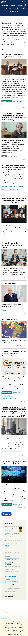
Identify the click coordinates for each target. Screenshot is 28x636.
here (7, 626)
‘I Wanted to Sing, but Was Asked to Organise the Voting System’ (13, 463)
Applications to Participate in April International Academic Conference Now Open (13, 353)
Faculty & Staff (4, 617)
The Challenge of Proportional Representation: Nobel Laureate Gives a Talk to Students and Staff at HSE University (13, 116)
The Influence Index (8, 283)
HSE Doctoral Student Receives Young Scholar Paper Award (12, 55)
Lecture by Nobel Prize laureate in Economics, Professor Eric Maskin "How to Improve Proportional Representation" (13, 168)
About (3, 606)
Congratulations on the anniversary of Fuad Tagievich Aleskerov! (11, 245)
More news (6, 514)
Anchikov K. (7, 564)
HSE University (6, 1)
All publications (9, 596)
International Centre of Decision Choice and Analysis (14, 8)
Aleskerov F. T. (8, 533)
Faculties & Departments (6, 614)
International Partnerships (6, 616)
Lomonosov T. (13, 549)
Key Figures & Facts (5, 610)
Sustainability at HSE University (7, 612)
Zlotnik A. (7, 549)
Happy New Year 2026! (9, 319)
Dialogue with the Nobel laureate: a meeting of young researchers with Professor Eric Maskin (13, 200)
